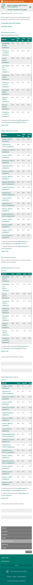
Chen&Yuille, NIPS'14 (8, 166)
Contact (4, 547)
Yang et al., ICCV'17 (7, 230)
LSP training (6, 122)
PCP (2, 32)
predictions (6, 47)
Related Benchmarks (8, 541)
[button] (30, 1)
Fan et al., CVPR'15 (7, 155)
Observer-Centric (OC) (7, 35)
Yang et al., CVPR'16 (7, 171)
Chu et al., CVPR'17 (7, 219)
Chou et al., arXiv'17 (7, 235)
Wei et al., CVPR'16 (7, 208)
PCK (2, 257)
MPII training (21, 120)
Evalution (4, 534)
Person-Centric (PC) (6, 131)
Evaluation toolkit (6, 26)
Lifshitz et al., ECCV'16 (8, 187)
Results (4, 538)
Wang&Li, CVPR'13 (7, 139)
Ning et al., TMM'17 (7, 224)
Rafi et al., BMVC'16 (7, 176)
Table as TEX (4, 125)
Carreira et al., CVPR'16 (8, 160)
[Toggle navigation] (30, 7)
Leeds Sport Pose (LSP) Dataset (10, 23)
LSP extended (16, 122)
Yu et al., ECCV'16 (7, 198)
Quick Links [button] (5, 557)
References (5, 544)
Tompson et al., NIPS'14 (8, 150)
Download (5, 531)
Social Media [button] (5, 561)
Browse (4, 528)
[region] (16, 77)
